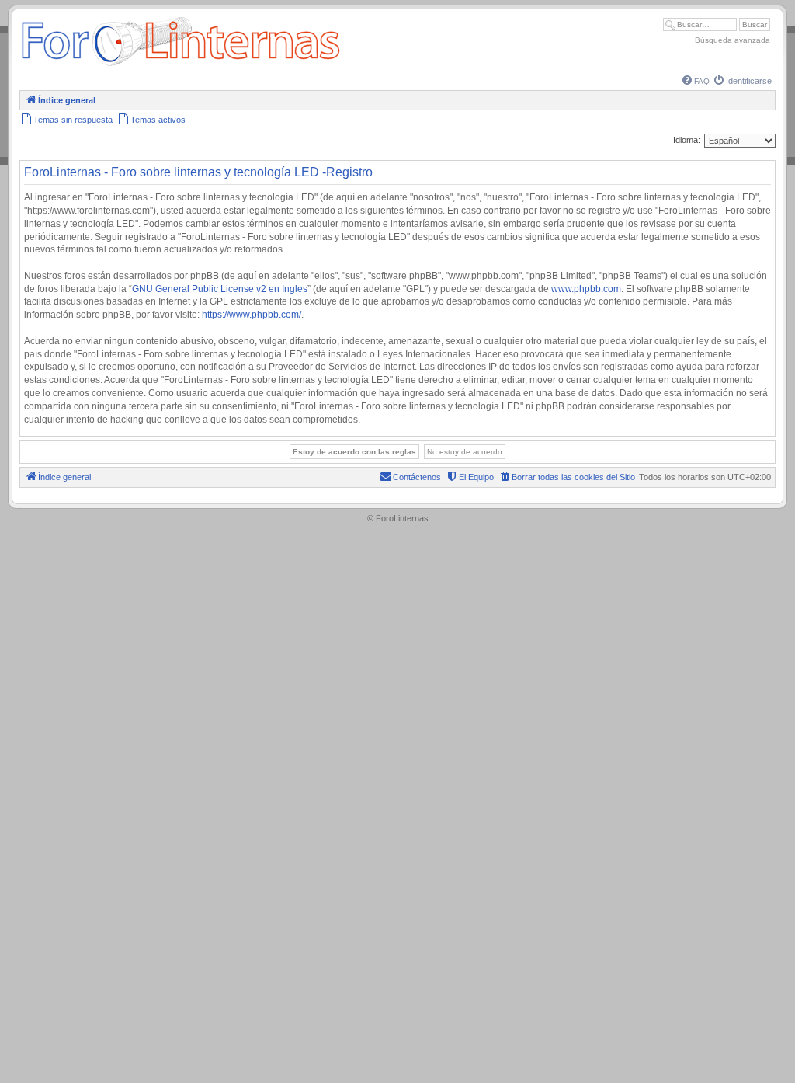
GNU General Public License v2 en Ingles (219, 289)
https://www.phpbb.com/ (251, 314)
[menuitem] (696, 81)
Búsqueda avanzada (732, 40)
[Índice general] (180, 65)
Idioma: (686, 140)
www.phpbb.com (586, 289)
